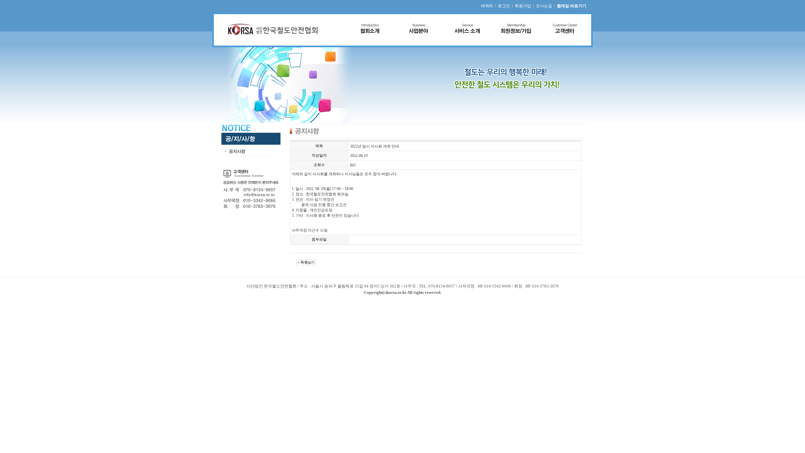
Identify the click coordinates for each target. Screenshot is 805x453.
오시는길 (544, 5)
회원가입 (523, 5)
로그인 (504, 5)
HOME (487, 5)
